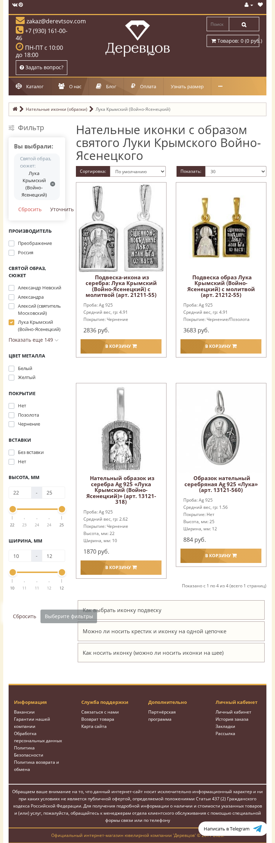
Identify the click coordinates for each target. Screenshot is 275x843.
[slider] (12, 509)
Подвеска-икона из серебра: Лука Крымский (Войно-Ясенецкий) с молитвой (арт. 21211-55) (121, 286)
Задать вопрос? (43, 67)
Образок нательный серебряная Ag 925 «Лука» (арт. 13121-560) (221, 483)
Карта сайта (94, 726)
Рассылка (225, 733)
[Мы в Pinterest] (21, 5)
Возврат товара (97, 719)
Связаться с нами (100, 712)
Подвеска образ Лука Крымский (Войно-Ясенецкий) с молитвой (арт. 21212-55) (221, 286)
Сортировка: (93, 171)
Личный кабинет (233, 712)
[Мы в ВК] (15, 5)
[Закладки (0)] (260, 5)
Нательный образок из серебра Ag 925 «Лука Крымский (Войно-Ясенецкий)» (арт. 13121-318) (121, 489)
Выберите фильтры (69, 616)
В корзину (118, 346)
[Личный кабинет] (249, 5)
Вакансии (24, 712)
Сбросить (30, 209)
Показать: (190, 171)
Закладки (225, 726)
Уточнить (62, 209)
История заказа (232, 719)
